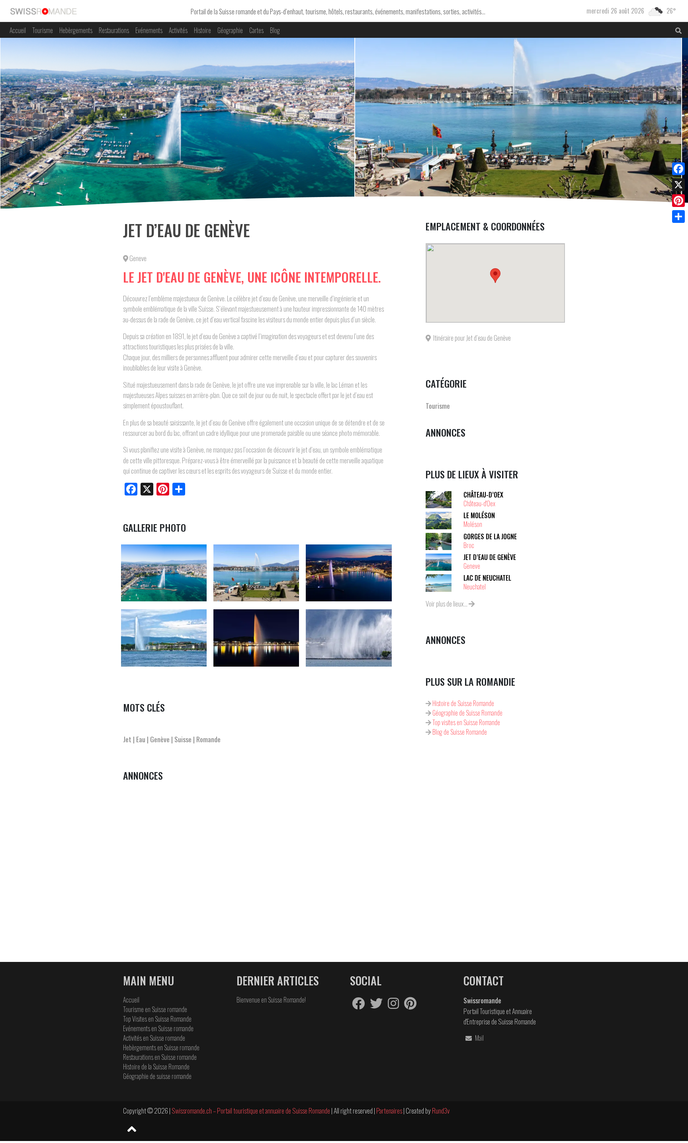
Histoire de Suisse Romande (462, 703)
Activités (178, 30)
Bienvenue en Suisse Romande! (271, 1000)
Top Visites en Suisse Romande (157, 1019)
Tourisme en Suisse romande (155, 1009)
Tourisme (42, 30)
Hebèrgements (75, 30)
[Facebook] (678, 169)
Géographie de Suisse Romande (466, 713)
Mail (479, 1038)
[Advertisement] (256, 848)
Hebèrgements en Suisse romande (161, 1047)
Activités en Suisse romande (154, 1038)
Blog (275, 30)
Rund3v (441, 1110)
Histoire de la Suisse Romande (156, 1066)
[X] (678, 185)
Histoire (202, 30)
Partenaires (389, 1110)
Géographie (230, 30)
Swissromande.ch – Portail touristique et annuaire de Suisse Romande (251, 1110)
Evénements (148, 30)
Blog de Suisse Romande (459, 732)
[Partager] (678, 216)
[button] (495, 275)
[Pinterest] (678, 201)
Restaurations (114, 30)
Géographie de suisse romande (157, 1076)
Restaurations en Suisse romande (160, 1057)
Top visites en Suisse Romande (465, 722)
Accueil (18, 30)
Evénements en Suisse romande (158, 1028)
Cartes (256, 30)
